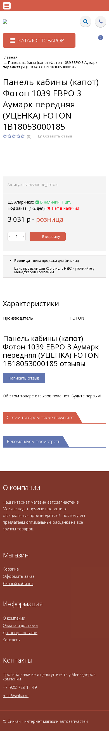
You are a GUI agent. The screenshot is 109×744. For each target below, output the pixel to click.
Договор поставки (20, 632)
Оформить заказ (18, 576)
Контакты (11, 639)
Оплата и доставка (20, 625)
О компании (14, 618)
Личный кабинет (18, 583)
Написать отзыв (23, 378)
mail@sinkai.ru (16, 695)
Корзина (11, 569)
